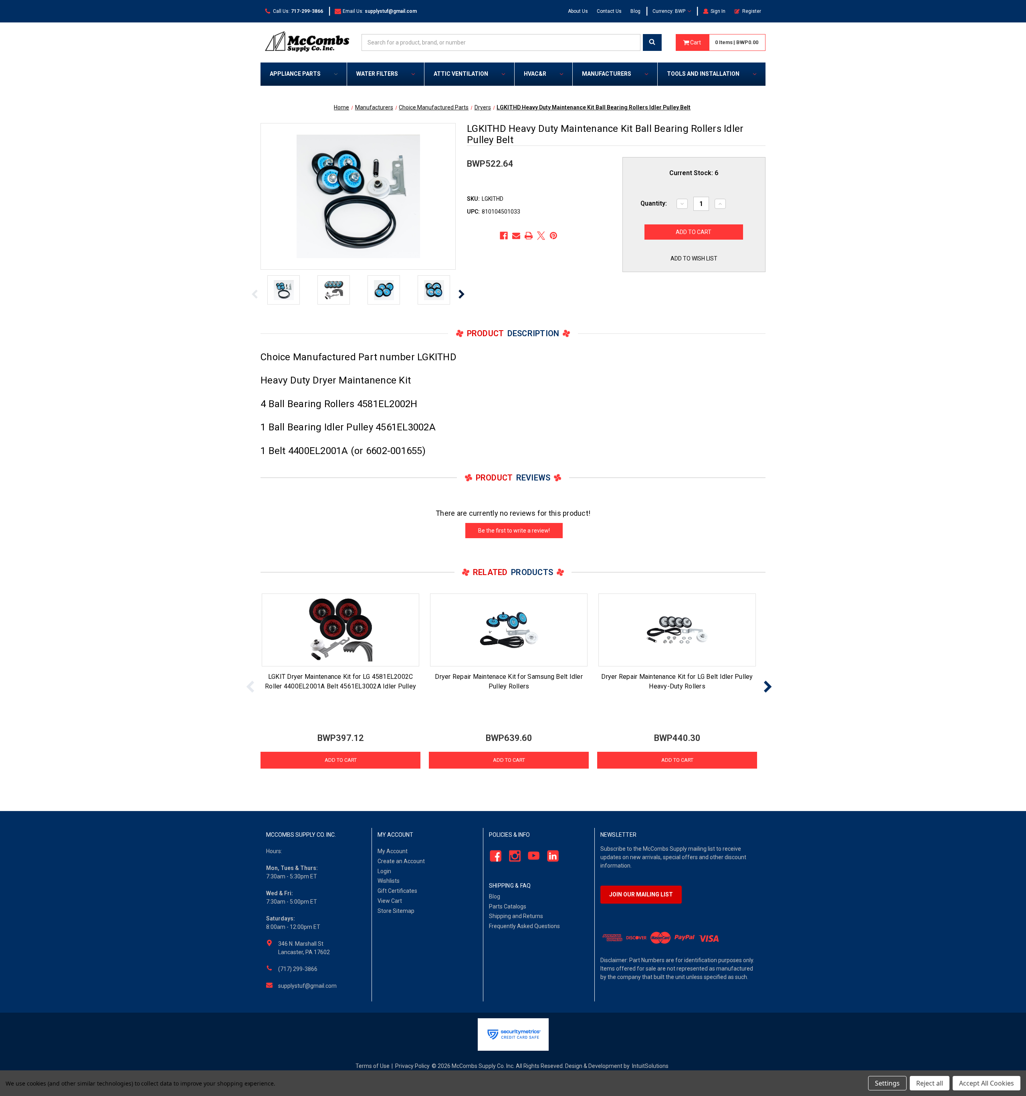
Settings (887, 1083)
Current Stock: (693, 173)
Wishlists (389, 881)
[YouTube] (531, 856)
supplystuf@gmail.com (307, 986)
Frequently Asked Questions (524, 926)
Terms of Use (372, 1066)
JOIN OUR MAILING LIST (641, 894)
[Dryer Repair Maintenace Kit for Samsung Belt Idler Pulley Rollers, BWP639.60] (509, 629)
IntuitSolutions (650, 1066)
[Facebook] (504, 235)
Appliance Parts (295, 74)
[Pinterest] (553, 235)
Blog (635, 11)
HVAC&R (535, 74)
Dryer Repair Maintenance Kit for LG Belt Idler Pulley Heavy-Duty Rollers (677, 681)
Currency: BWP (669, 11)
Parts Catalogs (507, 906)
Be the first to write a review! (514, 530)
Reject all (929, 1083)
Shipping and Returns (516, 916)
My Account (393, 851)
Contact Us (609, 11)
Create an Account (401, 861)
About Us (578, 11)
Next (461, 294)
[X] (541, 235)
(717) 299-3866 (297, 969)
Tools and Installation (703, 74)
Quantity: (653, 203)
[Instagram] (512, 856)
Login (384, 871)
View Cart (390, 901)
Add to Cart (341, 760)
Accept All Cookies (986, 1083)
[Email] (516, 235)
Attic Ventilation (461, 74)
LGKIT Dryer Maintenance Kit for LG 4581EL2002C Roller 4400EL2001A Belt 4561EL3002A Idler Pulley (340, 681)
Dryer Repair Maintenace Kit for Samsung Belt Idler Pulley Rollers (509, 681)
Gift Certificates (397, 891)
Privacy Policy (412, 1066)
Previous (254, 294)
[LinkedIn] (551, 856)
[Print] (529, 235)
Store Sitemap (396, 911)
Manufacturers (606, 74)
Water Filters (377, 74)
